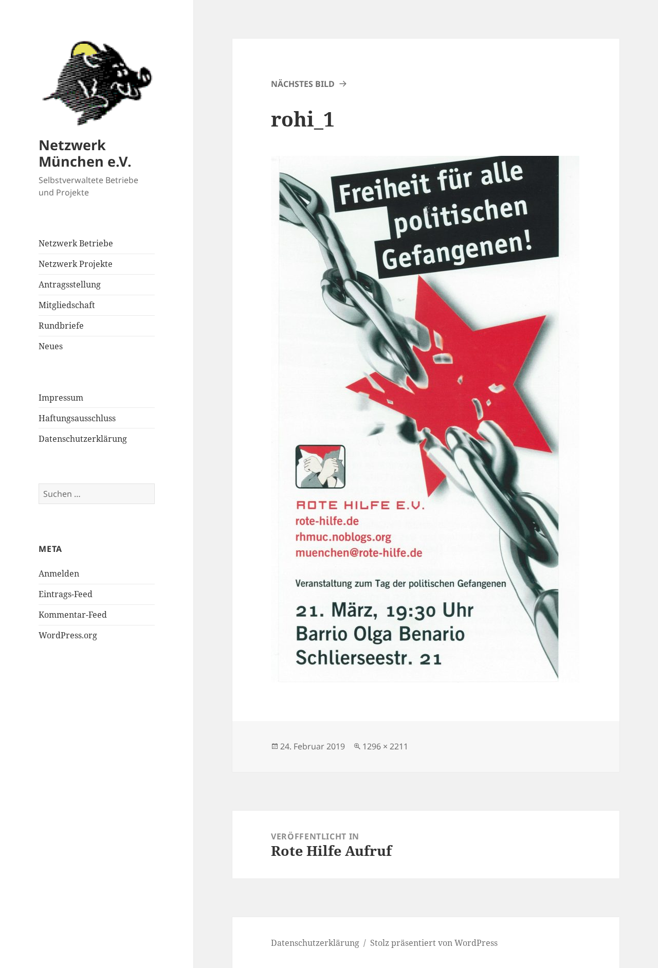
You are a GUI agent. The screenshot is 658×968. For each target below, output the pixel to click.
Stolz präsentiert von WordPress (434, 942)
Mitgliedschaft (67, 305)
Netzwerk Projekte (76, 264)
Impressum (61, 397)
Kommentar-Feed (73, 614)
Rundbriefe (61, 325)
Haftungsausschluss (77, 418)
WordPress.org (68, 635)
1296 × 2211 (385, 746)
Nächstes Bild (303, 83)
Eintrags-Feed (66, 594)
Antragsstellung (70, 284)
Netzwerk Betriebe (76, 243)
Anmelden (59, 573)
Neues (51, 346)
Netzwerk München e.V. (85, 153)
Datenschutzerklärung (83, 438)
